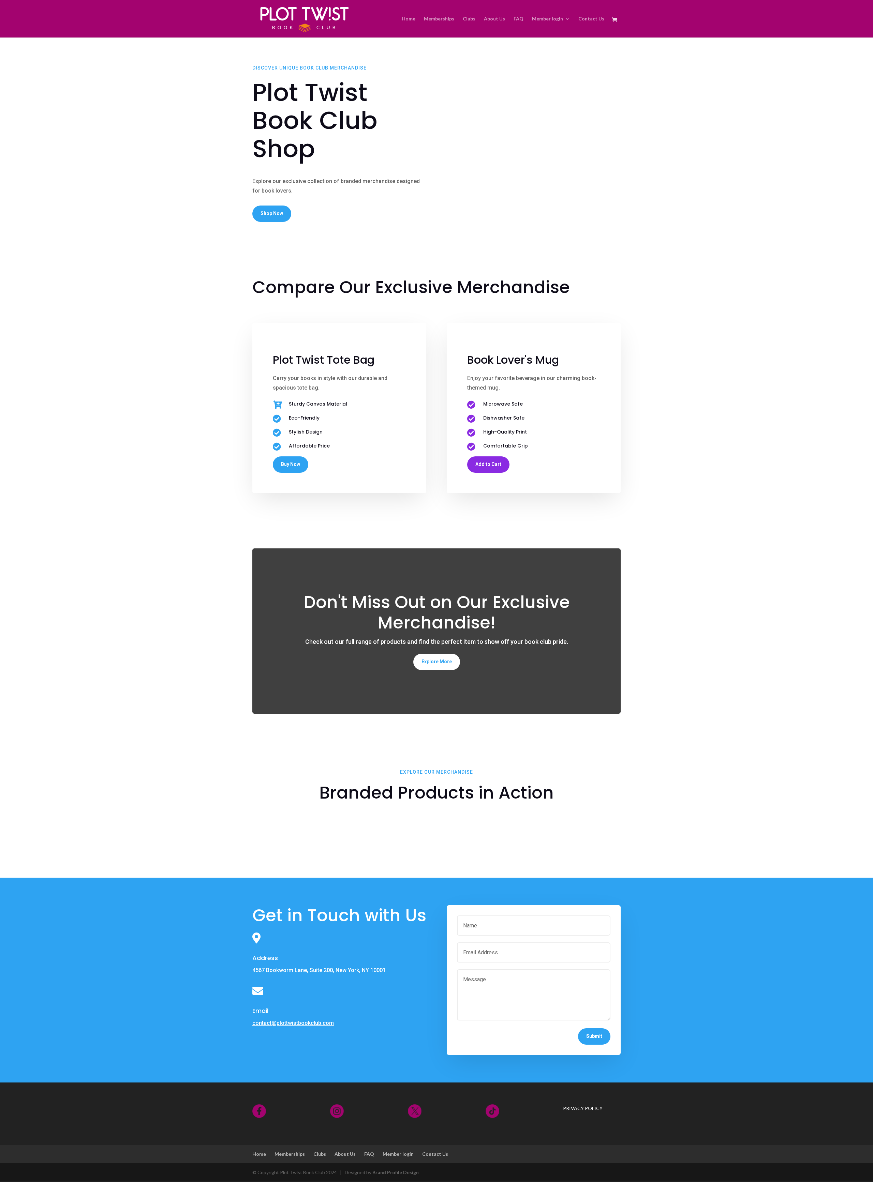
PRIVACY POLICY (583, 1108)
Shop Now (272, 213)
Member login (547, 18)
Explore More (436, 661)
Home (408, 18)
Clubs (469, 18)
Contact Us (591, 18)
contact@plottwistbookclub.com (293, 1023)
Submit (594, 1036)
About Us (494, 18)
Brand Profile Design (395, 1172)
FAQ (518, 18)
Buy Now (290, 464)
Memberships (439, 18)
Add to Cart (488, 464)
